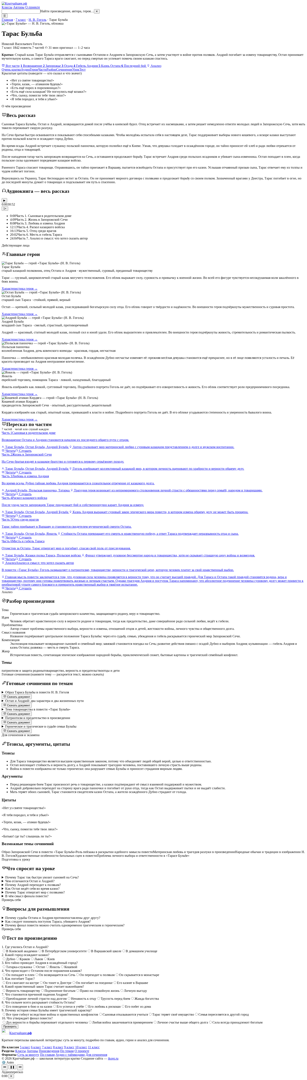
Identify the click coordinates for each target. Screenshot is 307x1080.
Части (42, 69)
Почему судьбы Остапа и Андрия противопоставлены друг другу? (52, 918)
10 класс (81, 1047)
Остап (40, 967)
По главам (47, 1054)
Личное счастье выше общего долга (182, 1022)
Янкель (54, 967)
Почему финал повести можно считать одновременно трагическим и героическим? (64, 925)
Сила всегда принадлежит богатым (237, 1022)
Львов (38, 959)
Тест (82, 69)
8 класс (58, 1047)
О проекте (32, 7)
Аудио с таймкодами (70, 1054)
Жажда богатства (146, 998)
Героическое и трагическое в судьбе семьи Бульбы (40, 726)
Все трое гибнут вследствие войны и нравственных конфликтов (52, 1014)
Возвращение (31, 66)
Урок (75, 69)
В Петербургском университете (64, 951)
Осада (68, 66)
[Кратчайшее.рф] (14, 3)
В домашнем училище (141, 951)
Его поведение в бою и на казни (29, 1006)
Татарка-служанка (19, 967)
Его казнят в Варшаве (132, 983)
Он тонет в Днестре (57, 983)
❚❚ (12, 1067)
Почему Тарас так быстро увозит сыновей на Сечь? (42, 877)
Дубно (10, 959)
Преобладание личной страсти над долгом (36, 998)
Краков (25, 959)
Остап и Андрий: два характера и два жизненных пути (44, 701)
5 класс (25, 1047)
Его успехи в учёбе (70, 1006)
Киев (51, 959)
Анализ (155, 66)
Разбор (51, 69)
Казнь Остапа (110, 66)
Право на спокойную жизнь (99, 990)
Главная (7, 19)
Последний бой (134, 66)
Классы (7, 7)
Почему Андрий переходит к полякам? (33, 885)
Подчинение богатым (59, 990)
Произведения (49, 1051)
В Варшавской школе (106, 951)
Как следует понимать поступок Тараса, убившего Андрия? (48, 921)
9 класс (69, 1047)
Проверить (10, 1026)
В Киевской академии (21, 951)
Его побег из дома (138, 1006)
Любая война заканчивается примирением (122, 1022)
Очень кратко (11, 69)
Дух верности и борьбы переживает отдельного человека (47, 1022)
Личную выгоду (135, 990)
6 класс (36, 1047)
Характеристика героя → (20, 288)
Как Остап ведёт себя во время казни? (32, 888)
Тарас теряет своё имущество (173, 1014)
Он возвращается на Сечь (57, 975)
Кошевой (70, 967)
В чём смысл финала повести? (26, 896)
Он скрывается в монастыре (139, 975)
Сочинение (64, 69)
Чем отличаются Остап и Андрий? (30, 881)
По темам (67, 1051)
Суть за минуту (28, 1054)
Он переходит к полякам (97, 975)
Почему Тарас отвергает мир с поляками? (35, 892)
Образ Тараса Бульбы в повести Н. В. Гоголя (37, 692)
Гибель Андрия (86, 66)
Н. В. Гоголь (37, 19)
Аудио (25, 69)
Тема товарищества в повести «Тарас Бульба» (37, 709)
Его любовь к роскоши (104, 1006)
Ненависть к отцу (83, 998)
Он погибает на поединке (94, 983)
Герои (34, 69)
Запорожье (52, 66)
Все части (12, 66)
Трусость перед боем (115, 998)
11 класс (94, 1047)
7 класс (21, 19)
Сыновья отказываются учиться (125, 1014)
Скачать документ (18, 696)
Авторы (18, 7)
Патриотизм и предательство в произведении (37, 718)
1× (4, 208)
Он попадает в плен (20, 975)
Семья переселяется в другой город (223, 1014)
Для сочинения (96, 1054)
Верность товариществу (23, 990)
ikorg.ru (113, 1058)
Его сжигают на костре (22, 983)
